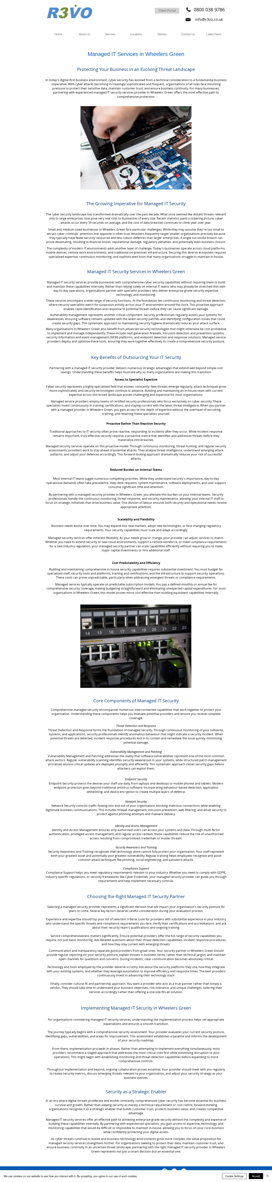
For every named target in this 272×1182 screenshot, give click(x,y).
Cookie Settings (234, 1176)
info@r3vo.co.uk (209, 19)
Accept (256, 1176)
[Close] (267, 1176)
